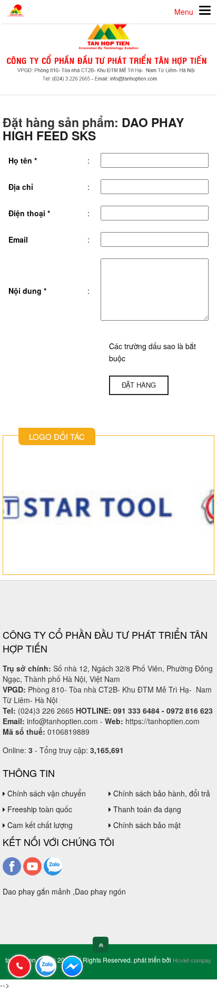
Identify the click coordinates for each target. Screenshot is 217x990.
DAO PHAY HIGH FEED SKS (93, 128)
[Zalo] (53, 865)
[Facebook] (12, 865)
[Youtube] (32, 865)
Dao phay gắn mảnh (37, 891)
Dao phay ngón (100, 891)
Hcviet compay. (192, 960)
